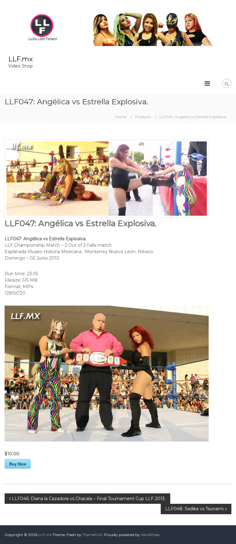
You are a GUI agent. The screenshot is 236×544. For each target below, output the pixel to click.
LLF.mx (20, 59)
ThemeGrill (92, 534)
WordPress (150, 534)
